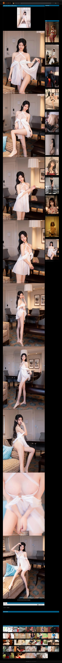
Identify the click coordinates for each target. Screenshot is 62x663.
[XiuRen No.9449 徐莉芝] (19, 629)
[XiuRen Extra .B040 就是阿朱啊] (42, 636)
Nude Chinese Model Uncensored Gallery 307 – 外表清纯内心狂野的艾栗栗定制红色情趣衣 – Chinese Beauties (8, 639)
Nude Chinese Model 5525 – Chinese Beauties (53, 652)
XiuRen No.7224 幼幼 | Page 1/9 (49, 260)
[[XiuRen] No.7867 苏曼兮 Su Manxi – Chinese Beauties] (8, 655)
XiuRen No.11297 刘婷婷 (40, 632)
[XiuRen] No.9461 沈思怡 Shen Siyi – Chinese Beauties (19, 658)
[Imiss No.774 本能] (53, 642)
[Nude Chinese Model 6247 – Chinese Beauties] (53, 629)
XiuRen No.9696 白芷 (6, 645)
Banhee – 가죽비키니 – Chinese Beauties (31, 645)
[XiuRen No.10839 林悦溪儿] (53, 636)
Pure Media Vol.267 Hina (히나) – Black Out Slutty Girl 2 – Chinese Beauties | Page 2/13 (52, 134)
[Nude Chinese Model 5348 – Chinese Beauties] (31, 649)
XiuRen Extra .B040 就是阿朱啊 (41, 639)
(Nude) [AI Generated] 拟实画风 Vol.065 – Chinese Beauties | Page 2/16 (51, 215)
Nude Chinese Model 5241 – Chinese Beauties (42, 652)
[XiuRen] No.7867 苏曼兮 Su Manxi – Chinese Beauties (8, 658)
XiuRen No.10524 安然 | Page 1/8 (49, 156)
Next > (29, 600)
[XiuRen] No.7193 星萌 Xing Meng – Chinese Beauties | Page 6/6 (52, 111)
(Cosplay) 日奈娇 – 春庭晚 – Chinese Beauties (31, 639)
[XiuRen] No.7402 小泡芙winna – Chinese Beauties (19, 652)
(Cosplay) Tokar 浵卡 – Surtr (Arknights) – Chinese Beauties (31, 632)
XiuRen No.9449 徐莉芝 (17, 632)
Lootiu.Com (7, 3)
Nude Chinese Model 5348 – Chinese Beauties (31, 652)
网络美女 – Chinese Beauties (18, 639)
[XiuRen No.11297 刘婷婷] (42, 629)
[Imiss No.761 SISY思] (8, 649)
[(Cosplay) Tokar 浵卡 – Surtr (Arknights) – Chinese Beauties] (31, 629)
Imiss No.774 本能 (50, 645)
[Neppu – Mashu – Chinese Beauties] (42, 655)
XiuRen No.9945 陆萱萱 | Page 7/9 (49, 66)
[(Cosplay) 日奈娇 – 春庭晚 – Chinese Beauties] (31, 636)
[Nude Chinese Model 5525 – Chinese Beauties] (53, 649)
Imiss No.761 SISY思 (5, 652)
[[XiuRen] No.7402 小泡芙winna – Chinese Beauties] (19, 649)
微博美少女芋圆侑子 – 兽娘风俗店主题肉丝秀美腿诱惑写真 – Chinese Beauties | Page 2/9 (52, 176)
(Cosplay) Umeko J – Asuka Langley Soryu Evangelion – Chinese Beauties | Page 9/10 (52, 44)
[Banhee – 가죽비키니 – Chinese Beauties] (31, 642)
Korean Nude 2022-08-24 (29, 658)
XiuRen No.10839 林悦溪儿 (51, 639)
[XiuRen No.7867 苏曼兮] (42, 642)
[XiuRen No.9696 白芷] (8, 642)
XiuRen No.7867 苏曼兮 (40, 645)
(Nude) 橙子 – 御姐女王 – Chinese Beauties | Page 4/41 (51, 238)
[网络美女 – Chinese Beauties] (19, 636)
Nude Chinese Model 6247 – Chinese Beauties (53, 632)
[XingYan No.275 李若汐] (8, 629)
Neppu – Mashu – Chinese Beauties (41, 658)
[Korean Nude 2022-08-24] (31, 655)
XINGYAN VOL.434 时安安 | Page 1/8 (49, 88)
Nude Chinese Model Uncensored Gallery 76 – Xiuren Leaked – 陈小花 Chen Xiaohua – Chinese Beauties (19, 645)
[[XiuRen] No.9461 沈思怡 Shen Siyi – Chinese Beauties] (19, 655)
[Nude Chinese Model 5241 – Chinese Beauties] (42, 649)
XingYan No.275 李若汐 (6, 632)
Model (8, 607)
